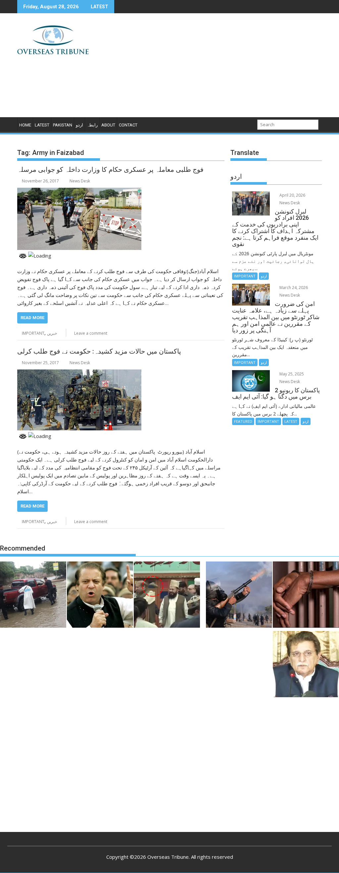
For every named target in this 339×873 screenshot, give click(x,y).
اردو (79, 124)
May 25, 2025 (291, 374)
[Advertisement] (218, 68)
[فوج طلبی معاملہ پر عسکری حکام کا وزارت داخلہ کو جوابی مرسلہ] (79, 191)
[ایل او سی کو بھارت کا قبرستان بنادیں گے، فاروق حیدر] (306, 665)
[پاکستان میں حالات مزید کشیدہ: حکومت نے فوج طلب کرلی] (79, 373)
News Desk (80, 181)
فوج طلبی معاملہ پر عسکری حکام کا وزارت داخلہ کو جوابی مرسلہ (110, 169)
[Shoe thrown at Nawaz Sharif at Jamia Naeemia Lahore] (167, 595)
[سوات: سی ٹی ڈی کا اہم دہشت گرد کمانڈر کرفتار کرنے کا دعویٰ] (306, 595)
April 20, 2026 (291, 195)
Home (25, 124)
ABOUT (108, 124)
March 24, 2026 (293, 287)
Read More (32, 317)
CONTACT (128, 124)
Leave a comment (90, 333)
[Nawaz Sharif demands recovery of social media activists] (100, 595)
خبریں (52, 333)
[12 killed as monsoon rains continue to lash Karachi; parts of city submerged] (33, 595)
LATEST (42, 124)
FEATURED (243, 421)
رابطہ (92, 124)
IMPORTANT (33, 333)
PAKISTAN (62, 124)
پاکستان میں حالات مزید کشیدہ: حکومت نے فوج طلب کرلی (99, 351)
